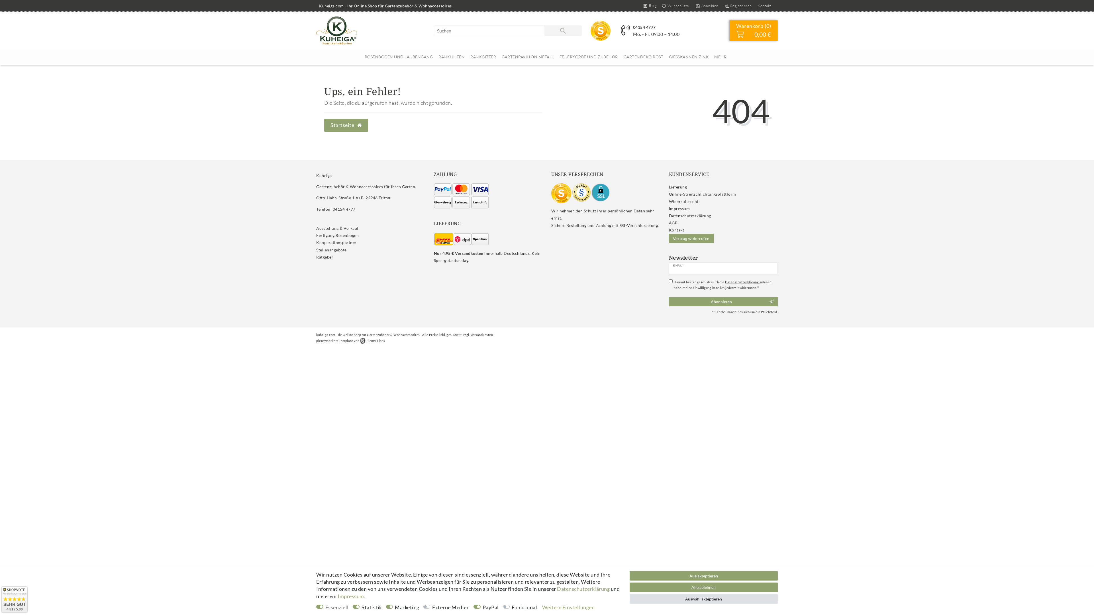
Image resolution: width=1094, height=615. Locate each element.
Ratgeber (324, 257)
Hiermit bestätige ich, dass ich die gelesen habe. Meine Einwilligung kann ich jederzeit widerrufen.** (722, 285)
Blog (653, 5)
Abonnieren (721, 301)
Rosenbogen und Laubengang (399, 56)
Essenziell (337, 607)
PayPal (491, 607)
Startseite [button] (342, 125)
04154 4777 (644, 27)
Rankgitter (483, 56)
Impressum (679, 208)
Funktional (524, 607)
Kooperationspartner (336, 242)
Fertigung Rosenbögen (337, 235)
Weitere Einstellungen (568, 607)
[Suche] (562, 31)
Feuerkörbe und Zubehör (589, 56)
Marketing (407, 607)
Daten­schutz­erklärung (690, 215)
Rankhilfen (451, 56)
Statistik (372, 607)
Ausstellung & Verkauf (337, 228)
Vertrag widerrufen (691, 238)
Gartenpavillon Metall (528, 56)
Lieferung (678, 186)
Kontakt (764, 5)
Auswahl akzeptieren (703, 598)
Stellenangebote (331, 249)
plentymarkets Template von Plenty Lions (350, 341)
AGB (673, 222)
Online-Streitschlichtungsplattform (702, 194)
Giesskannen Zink (689, 56)
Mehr (720, 56)
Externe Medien (451, 607)
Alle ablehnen (703, 587)
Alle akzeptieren (703, 575)
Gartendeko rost (644, 56)
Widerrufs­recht (684, 201)
